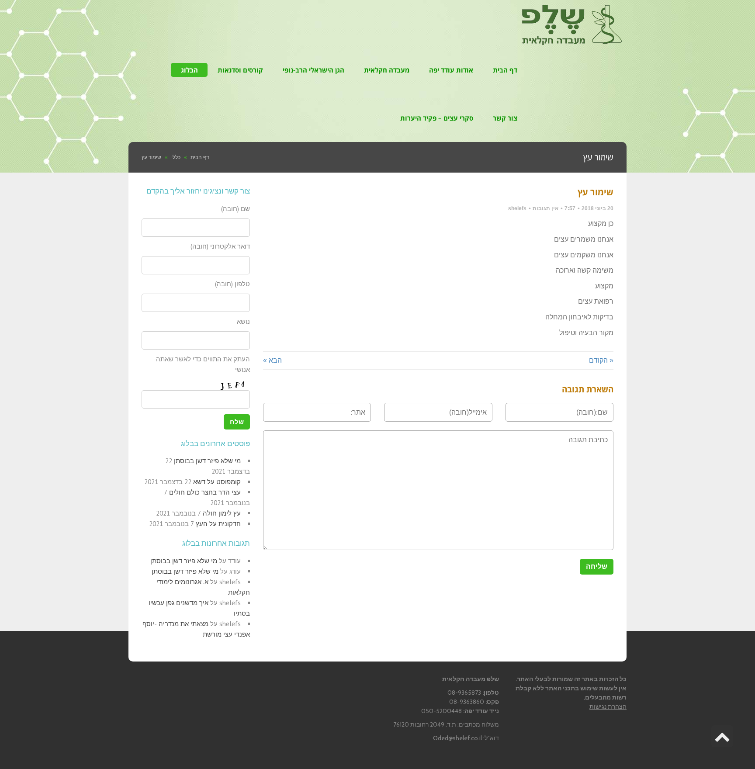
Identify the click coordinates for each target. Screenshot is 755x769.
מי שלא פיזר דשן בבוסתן (207, 461)
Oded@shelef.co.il (457, 738)
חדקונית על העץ (218, 524)
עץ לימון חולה (222, 513)
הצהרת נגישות (608, 706)
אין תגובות (545, 208)
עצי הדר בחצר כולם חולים (205, 492)
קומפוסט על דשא (217, 482)
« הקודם (601, 360)
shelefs (517, 208)
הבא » (272, 360)
